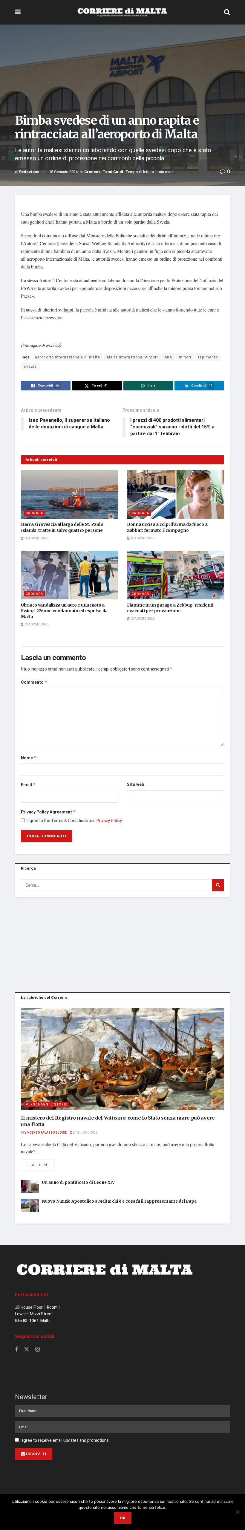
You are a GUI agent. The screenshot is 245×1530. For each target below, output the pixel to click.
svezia (30, 366)
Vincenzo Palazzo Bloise (45, 1133)
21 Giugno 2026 (84, 1133)
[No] (238, 1512)
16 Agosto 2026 (36, 538)
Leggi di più (40, 1165)
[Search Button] (227, 12)
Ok (122, 1518)
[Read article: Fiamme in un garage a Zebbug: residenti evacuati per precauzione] (175, 575)
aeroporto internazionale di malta (67, 357)
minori (185, 357)
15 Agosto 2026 (36, 624)
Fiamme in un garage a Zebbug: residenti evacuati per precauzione (170, 608)
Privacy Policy (109, 821)
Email (28, 785)
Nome (29, 758)
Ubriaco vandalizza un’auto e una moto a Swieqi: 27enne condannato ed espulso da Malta (64, 610)
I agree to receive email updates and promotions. (64, 1440)
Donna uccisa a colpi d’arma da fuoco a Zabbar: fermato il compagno (167, 527)
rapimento (208, 357)
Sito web (135, 784)
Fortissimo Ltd (31, 1294)
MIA (168, 357)
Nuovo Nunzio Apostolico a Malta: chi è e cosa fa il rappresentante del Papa (119, 1201)
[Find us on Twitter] (26, 1349)
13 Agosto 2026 (142, 619)
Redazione (29, 172)
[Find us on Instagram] (37, 1349)
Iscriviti (36, 1454)
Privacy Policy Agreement (48, 812)
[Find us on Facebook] (16, 1349)
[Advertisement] (122, 943)
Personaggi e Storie (46, 1104)
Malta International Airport (132, 357)
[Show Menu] (18, 12)
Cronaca (92, 172)
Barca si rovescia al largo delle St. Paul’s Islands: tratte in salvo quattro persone (62, 527)
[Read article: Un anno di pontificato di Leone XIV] (30, 1186)
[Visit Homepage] (122, 12)
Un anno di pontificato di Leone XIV (78, 1182)
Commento (34, 682)
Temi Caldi (112, 172)
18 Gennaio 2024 (63, 172)
